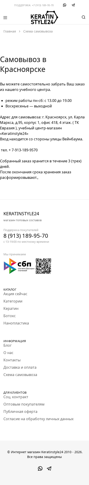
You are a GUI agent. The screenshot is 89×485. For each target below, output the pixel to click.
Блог (7, 345)
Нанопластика (16, 323)
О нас (8, 352)
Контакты (12, 359)
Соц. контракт (15, 396)
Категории (12, 301)
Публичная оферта (20, 411)
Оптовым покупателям (23, 404)
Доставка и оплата (20, 367)
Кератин (10, 308)
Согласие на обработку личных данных (38, 418)
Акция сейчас (15, 293)
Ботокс (9, 315)
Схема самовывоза (20, 374)
